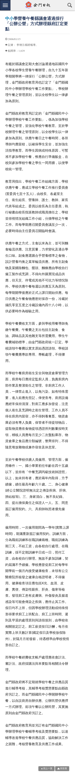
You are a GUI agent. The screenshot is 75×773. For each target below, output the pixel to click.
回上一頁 (47, 768)
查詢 (70, 5)
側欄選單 (5, 5)
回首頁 (63, 768)
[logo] (37, 5)
